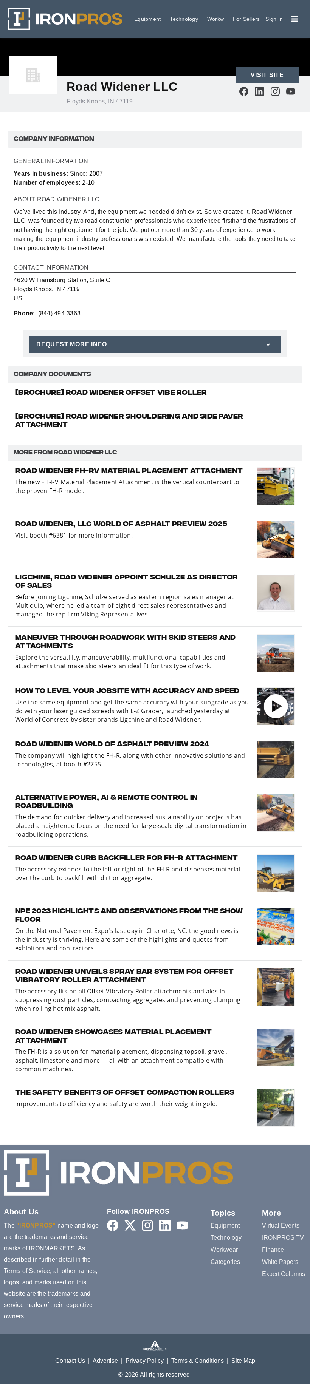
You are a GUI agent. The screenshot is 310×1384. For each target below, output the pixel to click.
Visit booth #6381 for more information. (74, 535)
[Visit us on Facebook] (243, 91)
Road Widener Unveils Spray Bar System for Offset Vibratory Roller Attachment (124, 976)
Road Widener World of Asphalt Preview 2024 (112, 745)
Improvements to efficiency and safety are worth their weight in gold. (116, 1104)
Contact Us (70, 1361)
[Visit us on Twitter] (130, 1225)
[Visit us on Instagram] (275, 91)
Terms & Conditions (197, 1361)
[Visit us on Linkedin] (259, 91)
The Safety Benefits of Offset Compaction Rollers (124, 1093)
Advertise (105, 1361)
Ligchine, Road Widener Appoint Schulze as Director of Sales (126, 582)
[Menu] (294, 18)
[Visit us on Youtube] (290, 91)
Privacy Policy (145, 1361)
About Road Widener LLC (57, 199)
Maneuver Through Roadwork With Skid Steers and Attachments (125, 642)
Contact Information (51, 268)
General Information (51, 161)
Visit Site (267, 75)
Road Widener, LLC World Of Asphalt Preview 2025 (121, 525)
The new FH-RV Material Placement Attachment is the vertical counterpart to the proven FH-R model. (127, 486)
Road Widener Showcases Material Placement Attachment (113, 1037)
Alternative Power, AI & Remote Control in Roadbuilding (106, 802)
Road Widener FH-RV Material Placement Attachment (129, 471)
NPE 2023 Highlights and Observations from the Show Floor (129, 916)
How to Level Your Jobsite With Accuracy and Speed (127, 691)
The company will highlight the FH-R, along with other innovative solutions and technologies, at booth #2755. (130, 759)
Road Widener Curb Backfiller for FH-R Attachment (126, 858)
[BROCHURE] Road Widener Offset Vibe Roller (111, 393)
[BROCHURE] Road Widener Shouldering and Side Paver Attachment (129, 421)
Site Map (243, 1361)
